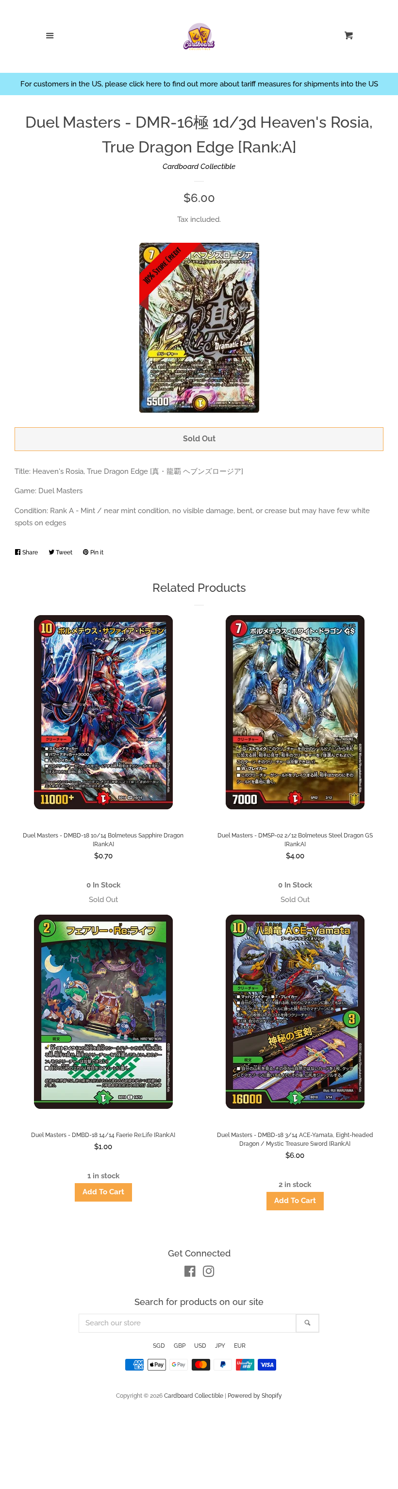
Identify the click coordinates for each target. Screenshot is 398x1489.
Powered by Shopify (255, 1395)
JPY (220, 1345)
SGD (159, 1345)
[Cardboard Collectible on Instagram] (209, 1273)
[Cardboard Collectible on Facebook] (190, 1273)
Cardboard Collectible (199, 166)
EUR (240, 1345)
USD (200, 1345)
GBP (179, 1345)
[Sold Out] (103, 899)
